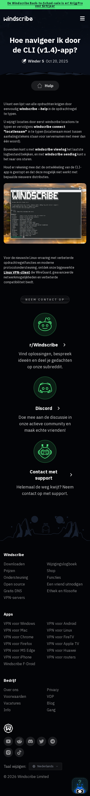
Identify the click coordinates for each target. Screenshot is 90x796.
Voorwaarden (15, 696)
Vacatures (12, 703)
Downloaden (14, 564)
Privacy (53, 689)
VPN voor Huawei (61, 650)
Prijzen (9, 570)
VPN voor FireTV (60, 637)
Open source (14, 584)
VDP (50, 696)
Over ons (11, 689)
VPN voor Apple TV (63, 643)
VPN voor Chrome (18, 637)
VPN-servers (14, 597)
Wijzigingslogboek (62, 564)
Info (7, 710)
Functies (54, 577)
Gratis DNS (13, 590)
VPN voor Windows (19, 623)
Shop (51, 570)
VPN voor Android (61, 623)
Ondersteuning (16, 577)
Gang (51, 710)
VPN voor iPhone (18, 657)
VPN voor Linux (59, 630)
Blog (51, 703)
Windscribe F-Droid (19, 663)
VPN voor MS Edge (19, 650)
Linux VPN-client (17, 272)
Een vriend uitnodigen (65, 584)
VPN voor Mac (15, 630)
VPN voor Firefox (18, 643)
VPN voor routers (61, 657)
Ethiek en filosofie (62, 590)
